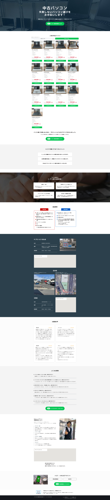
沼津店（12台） (43, 38)
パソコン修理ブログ (65, 497)
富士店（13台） (66, 38)
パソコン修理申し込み (73, 497)
